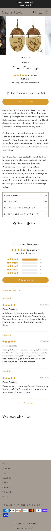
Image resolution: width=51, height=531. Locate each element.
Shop (4, 473)
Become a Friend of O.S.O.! (21, 505)
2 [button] (24, 403)
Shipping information (19, 208)
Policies (5, 497)
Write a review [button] (25, 280)
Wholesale (7, 492)
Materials (11, 202)
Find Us (5, 483)
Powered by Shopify (25, 528)
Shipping (15, 83)
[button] (21, 76)
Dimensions (12, 195)
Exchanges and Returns (21, 214)
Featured (6, 469)
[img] (9, 305)
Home (24, 63)
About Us (6, 478)
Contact (6, 487)
